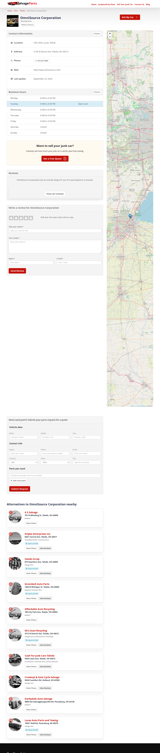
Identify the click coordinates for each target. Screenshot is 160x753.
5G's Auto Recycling (36, 630)
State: (43, 458)
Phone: (43, 449)
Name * (12, 258)
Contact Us (139, 4)
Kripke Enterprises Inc (37, 533)
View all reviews (55, 193)
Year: (75, 433)
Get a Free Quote (53, 158)
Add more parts (19, 480)
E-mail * (60, 258)
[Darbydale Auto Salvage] (15, 703)
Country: (12, 458)
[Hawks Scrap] (15, 563)
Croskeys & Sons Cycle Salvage (42, 677)
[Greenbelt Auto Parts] (15, 588)
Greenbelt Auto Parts (37, 584)
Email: (75, 449)
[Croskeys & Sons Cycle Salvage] (15, 681)
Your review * (14, 238)
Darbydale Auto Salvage (38, 698)
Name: (11, 449)
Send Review (17, 270)
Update (97, 34)
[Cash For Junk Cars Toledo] (15, 660)
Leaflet (132, 406)
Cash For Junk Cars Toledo (39, 655)
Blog (148, 4)
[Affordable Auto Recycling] (15, 613)
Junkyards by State (106, 4)
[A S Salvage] (15, 516)
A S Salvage (31, 512)
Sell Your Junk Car (125, 4)
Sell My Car (128, 17)
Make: (11, 433)
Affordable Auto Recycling (40, 609)
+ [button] (110, 33)
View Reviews (45, 548)
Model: (43, 433)
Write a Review (28, 25)
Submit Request (19, 488)
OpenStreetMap (140, 406)
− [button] (110, 36)
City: (74, 458)
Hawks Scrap (32, 559)
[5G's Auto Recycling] (15, 634)
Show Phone (31, 523)
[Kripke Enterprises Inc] (15, 538)
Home (94, 4)
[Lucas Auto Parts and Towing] (15, 724)
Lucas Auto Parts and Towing (41, 720)
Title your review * (16, 227)
